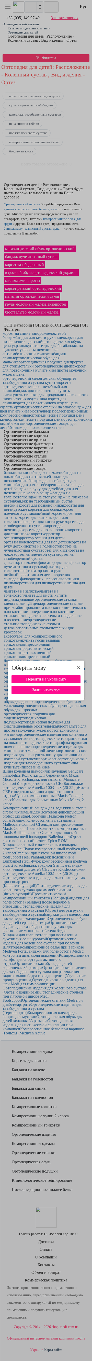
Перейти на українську (46, 679)
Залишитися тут (46, 690)
